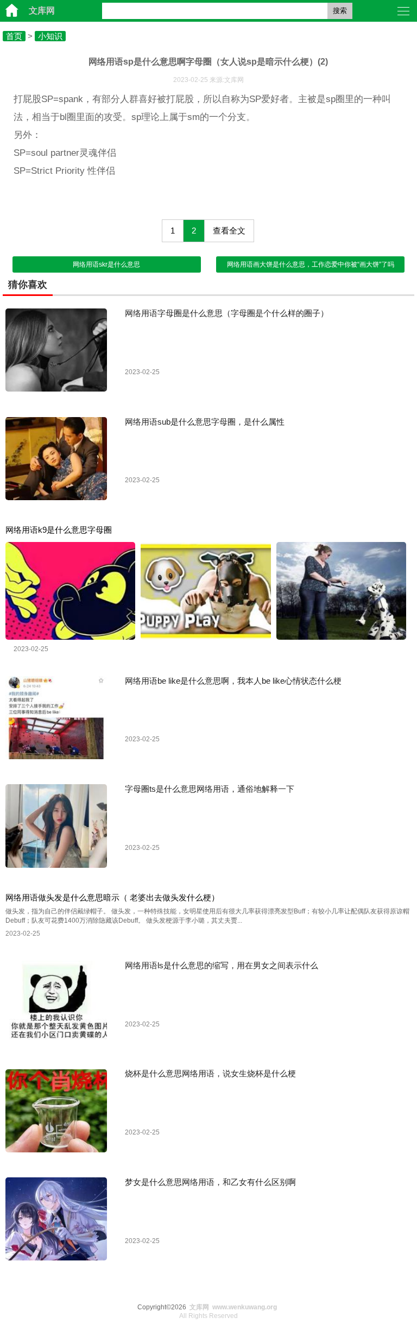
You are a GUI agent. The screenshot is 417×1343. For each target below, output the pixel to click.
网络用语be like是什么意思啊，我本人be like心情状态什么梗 (233, 680)
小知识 (50, 36)
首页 (14, 36)
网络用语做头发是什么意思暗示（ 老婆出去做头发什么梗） (112, 897)
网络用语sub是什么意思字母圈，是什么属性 (205, 421)
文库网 (42, 10)
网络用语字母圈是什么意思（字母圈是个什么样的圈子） (226, 313)
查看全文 (229, 230)
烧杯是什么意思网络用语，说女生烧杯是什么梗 (210, 1073)
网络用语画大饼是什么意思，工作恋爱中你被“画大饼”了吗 (310, 264)
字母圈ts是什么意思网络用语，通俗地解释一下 (209, 788)
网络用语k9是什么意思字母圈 (58, 529)
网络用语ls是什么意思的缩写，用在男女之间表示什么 (221, 965)
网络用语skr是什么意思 (106, 264)
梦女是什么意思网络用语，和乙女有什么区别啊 (210, 1182)
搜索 (340, 11)
